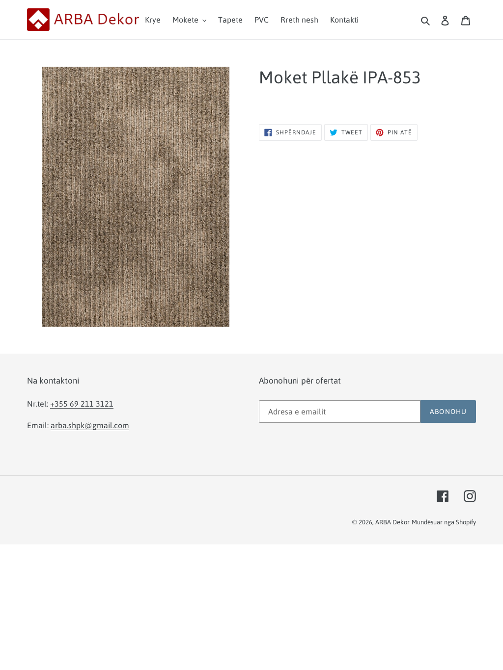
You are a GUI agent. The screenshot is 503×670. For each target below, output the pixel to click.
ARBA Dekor (392, 522)
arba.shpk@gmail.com (90, 425)
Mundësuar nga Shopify (444, 522)
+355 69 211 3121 (81, 403)
